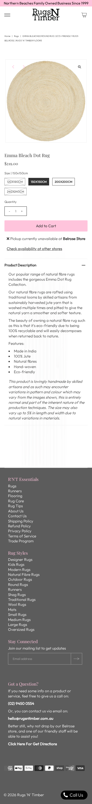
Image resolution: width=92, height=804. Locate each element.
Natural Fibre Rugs (24, 574)
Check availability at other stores (34, 248)
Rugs (16, 36)
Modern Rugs (19, 569)
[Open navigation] (7, 14)
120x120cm (15, 181)
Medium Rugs (19, 619)
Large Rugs (17, 624)
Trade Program (20, 541)
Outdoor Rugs (20, 579)
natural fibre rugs (60, 274)
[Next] (23, 67)
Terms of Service (22, 536)
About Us (15, 511)
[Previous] (12, 67)
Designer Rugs (20, 559)
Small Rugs (17, 614)
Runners (15, 490)
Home (7, 36)
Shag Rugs (17, 594)
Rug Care (16, 501)
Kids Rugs (16, 564)
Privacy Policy (19, 530)
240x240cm (15, 191)
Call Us (76, 795)
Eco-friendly (24, 371)
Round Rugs (18, 584)
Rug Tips (15, 505)
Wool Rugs (17, 604)
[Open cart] (84, 14)
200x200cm (63, 181)
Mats (12, 609)
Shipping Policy (20, 521)
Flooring (15, 495)
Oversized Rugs (21, 629)
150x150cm (39, 181)
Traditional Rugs (22, 599)
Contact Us (17, 516)
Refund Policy (19, 526)
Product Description (20, 265)
